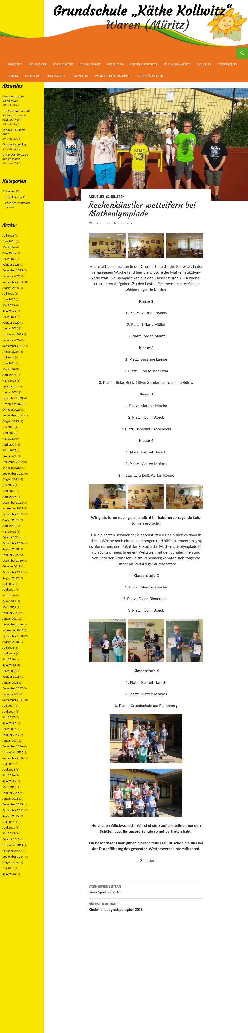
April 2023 (9, 444)
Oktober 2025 (11, 276)
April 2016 (9, 781)
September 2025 (13, 282)
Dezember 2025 (12, 270)
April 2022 (9, 496)
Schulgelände (90, 64)
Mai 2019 (8, 595)
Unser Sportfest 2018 (105, 889)
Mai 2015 (8, 833)
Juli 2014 (8, 868)
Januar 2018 (10, 682)
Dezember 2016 (12, 746)
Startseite (14, 64)
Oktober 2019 (11, 566)
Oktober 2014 (11, 850)
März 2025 (9, 316)
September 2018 (13, 636)
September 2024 (13, 345)
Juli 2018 (8, 647)
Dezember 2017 (12, 688)
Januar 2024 (10, 392)
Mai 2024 (8, 369)
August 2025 (10, 287)
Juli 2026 (8, 235)
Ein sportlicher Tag (14, 144)
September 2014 (13, 856)
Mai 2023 (8, 438)
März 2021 (9, 531)
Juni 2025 (8, 299)
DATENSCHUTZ (56, 76)
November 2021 (12, 508)
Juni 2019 (8, 589)
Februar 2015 (11, 839)
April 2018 (9, 665)
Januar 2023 (10, 456)
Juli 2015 (8, 821)
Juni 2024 (8, 363)
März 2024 (9, 380)
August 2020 (10, 549)
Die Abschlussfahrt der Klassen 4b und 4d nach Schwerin (16, 115)
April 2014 (9, 874)
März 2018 (9, 670)
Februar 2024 (11, 386)
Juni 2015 (8, 827)
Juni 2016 (8, 769)
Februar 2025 (11, 322)
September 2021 (13, 514)
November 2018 (12, 630)
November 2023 (12, 403)
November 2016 (12, 752)
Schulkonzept (63, 64)
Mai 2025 (8, 305)
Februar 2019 (11, 612)
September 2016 (13, 758)
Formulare (80, 76)
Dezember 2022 (12, 462)
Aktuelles (204, 64)
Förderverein (227, 64)
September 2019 (13, 572)
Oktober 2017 (11, 694)
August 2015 (10, 816)
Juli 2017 (8, 705)
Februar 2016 (11, 792)
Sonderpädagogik (150, 76)
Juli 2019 (8, 583)
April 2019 (9, 601)
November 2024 (12, 334)
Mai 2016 (8, 775)
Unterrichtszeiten (143, 64)
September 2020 (13, 543)
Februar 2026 (11, 264)
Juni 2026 (8, 241)
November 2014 (12, 845)
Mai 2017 (8, 717)
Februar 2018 (11, 676)
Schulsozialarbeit (176, 64)
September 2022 (13, 473)
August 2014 (10, 862)
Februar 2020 (11, 554)
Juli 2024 (8, 357)
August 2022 (10, 479)
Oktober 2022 (11, 467)
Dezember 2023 (12, 398)
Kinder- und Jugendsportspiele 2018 (116, 907)
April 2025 (9, 311)
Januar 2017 (10, 740)
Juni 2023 (8, 432)
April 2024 (9, 374)
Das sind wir (37, 64)
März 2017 (9, 729)
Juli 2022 (8, 485)
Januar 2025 (10, 328)
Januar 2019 (10, 618)
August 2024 (10, 351)
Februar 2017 (11, 734)
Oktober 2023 (11, 409)
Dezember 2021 (12, 502)
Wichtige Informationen (112, 76)
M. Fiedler (124, 223)
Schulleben (115, 196)
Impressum (32, 76)
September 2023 (13, 415)
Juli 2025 (8, 293)
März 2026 (9, 258)
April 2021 (9, 525)
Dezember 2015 (12, 804)
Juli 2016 (8, 763)
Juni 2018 (8, 653)
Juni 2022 (8, 491)
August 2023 (10, 421)
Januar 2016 (10, 798)
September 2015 (13, 810)
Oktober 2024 (11, 340)
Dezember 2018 (12, 624)
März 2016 (9, 787)
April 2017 (9, 723)
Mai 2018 (8, 659)
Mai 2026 (8, 247)
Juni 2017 (8, 711)
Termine (13, 76)
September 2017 (13, 700)
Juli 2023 (8, 427)
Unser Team (115, 64)
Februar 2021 (11, 537)
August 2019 (10, 578)
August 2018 (10, 641)
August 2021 (10, 520)
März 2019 (9, 607)
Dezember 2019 (12, 560)
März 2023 (9, 450)
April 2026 (9, 253)
